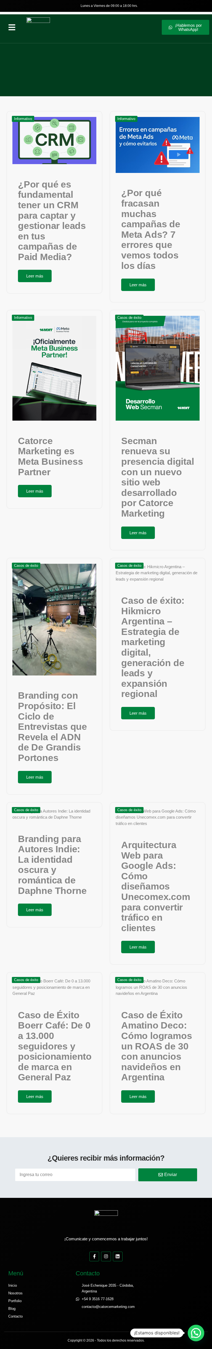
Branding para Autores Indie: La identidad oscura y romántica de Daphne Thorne (52, 865)
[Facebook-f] (94, 1256)
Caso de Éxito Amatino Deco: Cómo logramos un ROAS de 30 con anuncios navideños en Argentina (156, 1046)
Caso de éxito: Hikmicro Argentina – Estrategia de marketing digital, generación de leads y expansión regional (152, 647)
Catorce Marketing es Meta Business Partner (50, 456)
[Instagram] (106, 1256)
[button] (12, 27)
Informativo (23, 119)
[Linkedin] (118, 1256)
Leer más (34, 276)
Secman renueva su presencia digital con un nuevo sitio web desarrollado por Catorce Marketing (157, 477)
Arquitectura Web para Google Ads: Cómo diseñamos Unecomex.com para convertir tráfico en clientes (155, 886)
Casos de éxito (129, 318)
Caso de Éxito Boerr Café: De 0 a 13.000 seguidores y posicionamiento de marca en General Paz (55, 1046)
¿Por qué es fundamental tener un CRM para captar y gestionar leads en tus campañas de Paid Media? (52, 220)
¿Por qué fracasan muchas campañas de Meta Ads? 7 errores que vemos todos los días (150, 229)
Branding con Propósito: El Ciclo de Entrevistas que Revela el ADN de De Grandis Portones (52, 726)
